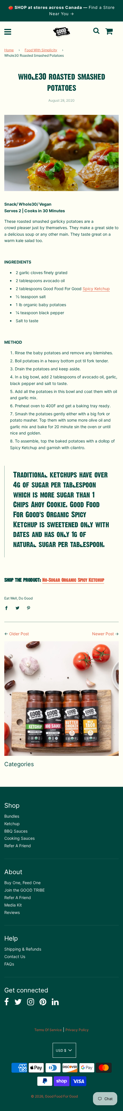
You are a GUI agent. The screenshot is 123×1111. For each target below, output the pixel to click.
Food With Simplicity (41, 50)
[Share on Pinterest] (29, 608)
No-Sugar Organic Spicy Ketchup (73, 580)
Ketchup (12, 823)
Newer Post (103, 633)
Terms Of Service (48, 1030)
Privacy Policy (77, 1030)
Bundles (11, 816)
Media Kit (13, 904)
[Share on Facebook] (7, 608)
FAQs (9, 963)
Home (9, 50)
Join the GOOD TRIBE (24, 890)
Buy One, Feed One (22, 882)
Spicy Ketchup (96, 288)
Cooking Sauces (19, 838)
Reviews (12, 912)
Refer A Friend (17, 845)
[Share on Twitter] (18, 608)
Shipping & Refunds (22, 949)
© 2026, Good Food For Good (54, 1096)
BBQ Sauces (15, 831)
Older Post (19, 633)
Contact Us (14, 956)
